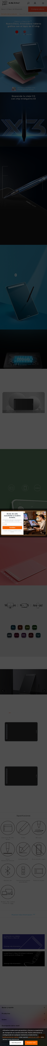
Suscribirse (12, 527)
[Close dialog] (44, 512)
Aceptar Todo (31, 1042)
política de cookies (34, 1037)
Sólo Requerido (16, 1042)
